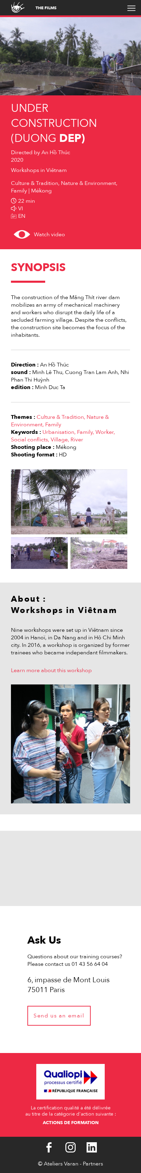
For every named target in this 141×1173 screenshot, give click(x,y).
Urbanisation (58, 432)
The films (46, 8)
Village (59, 439)
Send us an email (59, 1015)
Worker (104, 432)
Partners (93, 1164)
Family (53, 424)
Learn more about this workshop (51, 670)
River (76, 439)
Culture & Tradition (60, 417)
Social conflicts (29, 439)
